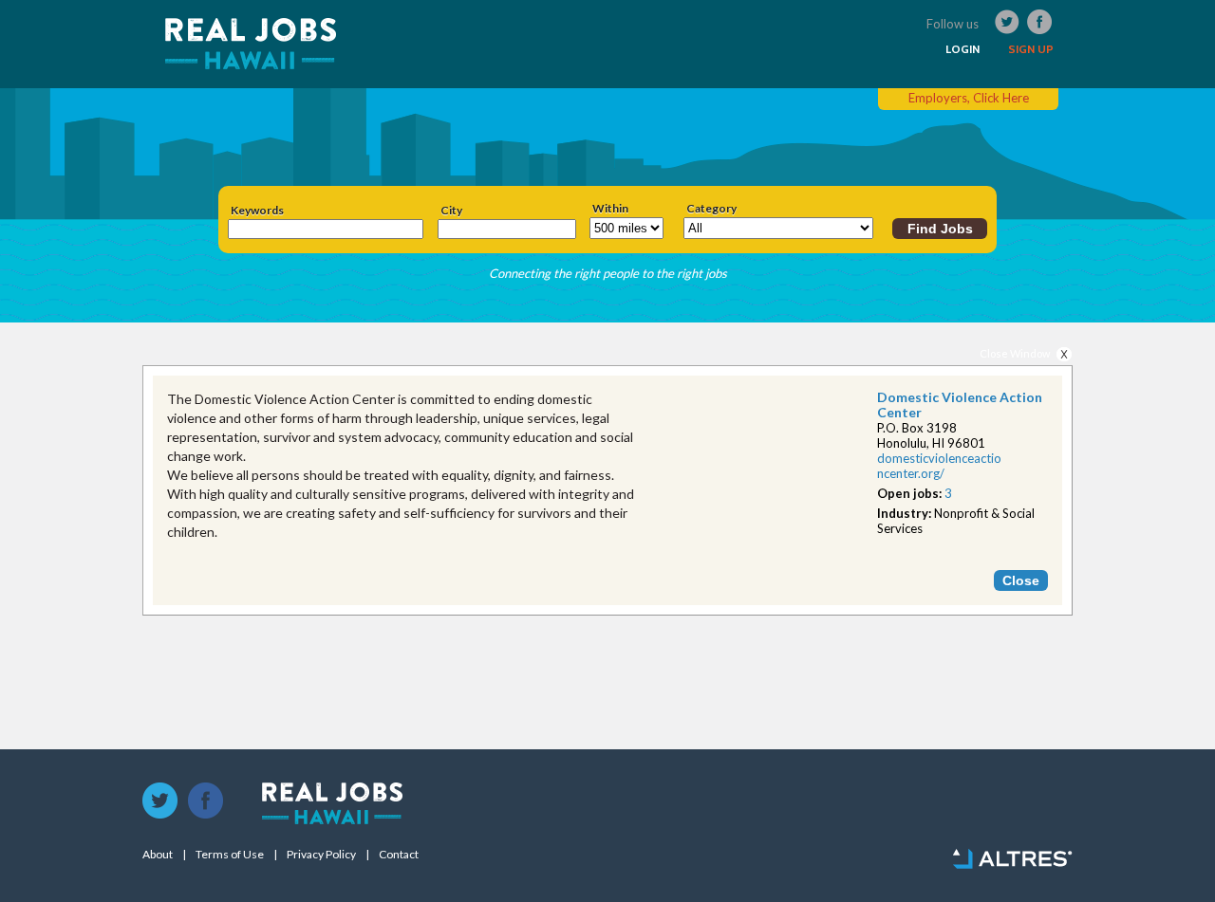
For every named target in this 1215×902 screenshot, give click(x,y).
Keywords (257, 210)
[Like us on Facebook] (206, 801)
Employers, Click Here (968, 97)
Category (711, 208)
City (451, 210)
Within (610, 208)
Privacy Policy (321, 854)
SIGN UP (1031, 49)
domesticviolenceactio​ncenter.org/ (939, 466)
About (157, 854)
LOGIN (962, 49)
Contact (399, 854)
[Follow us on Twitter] (160, 801)
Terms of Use (230, 854)
